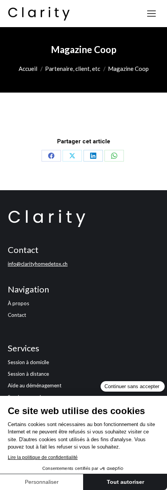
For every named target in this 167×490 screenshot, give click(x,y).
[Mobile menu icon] (151, 13)
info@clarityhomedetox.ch (38, 264)
